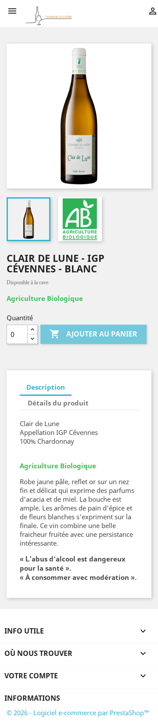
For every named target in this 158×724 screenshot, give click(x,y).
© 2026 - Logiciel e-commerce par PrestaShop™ (78, 712)
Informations (32, 698)
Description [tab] (45, 387)
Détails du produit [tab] (58, 402)
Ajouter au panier (93, 334)
